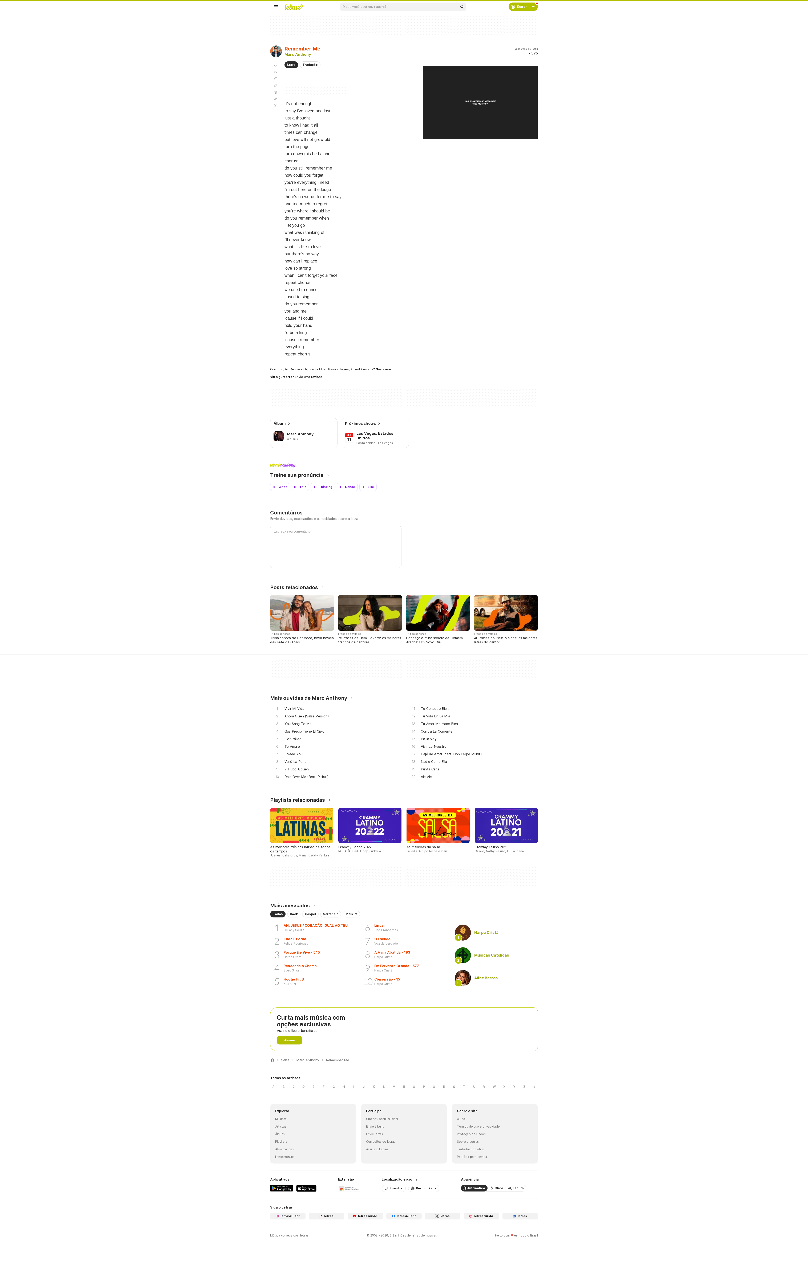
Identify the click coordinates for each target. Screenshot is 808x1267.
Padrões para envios (472, 1156)
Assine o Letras (377, 1149)
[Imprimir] (276, 92)
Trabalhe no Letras (471, 1149)
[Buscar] (462, 7)
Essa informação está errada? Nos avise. (360, 369)
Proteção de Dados (471, 1134)
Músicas (281, 1119)
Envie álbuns (375, 1126)
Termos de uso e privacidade (478, 1126)
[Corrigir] (276, 99)
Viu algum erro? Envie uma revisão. (297, 377)
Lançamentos (284, 1156)
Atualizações (284, 1149)
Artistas (280, 1126)
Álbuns (280, 1134)
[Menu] (276, 7)
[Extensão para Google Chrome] (349, 1188)
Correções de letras (380, 1141)
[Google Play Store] (281, 1188)
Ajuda (461, 1119)
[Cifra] (276, 85)
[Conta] (533, 7)
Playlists (281, 1141)
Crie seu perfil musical (382, 1119)
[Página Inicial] (272, 1060)
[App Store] (306, 1188)
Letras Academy (404, 465)
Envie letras (374, 1134)
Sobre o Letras (468, 1141)
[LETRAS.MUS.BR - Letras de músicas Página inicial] (294, 7)
